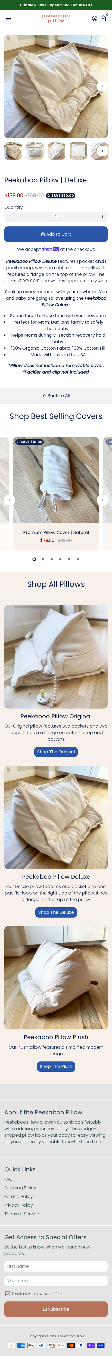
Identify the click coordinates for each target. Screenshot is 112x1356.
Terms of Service (21, 1214)
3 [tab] (51, 559)
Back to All (56, 396)
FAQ (8, 1179)
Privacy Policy (18, 1205)
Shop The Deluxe (56, 912)
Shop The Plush (56, 1066)
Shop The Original (56, 752)
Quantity (13, 207)
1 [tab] (34, 559)
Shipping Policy (20, 1188)
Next (102, 86)
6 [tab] (78, 559)
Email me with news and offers (37, 1293)
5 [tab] (69, 559)
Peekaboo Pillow (71, 1336)
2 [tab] (43, 559)
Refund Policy (18, 1196)
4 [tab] (60, 559)
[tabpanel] (56, 494)
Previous (9, 500)
